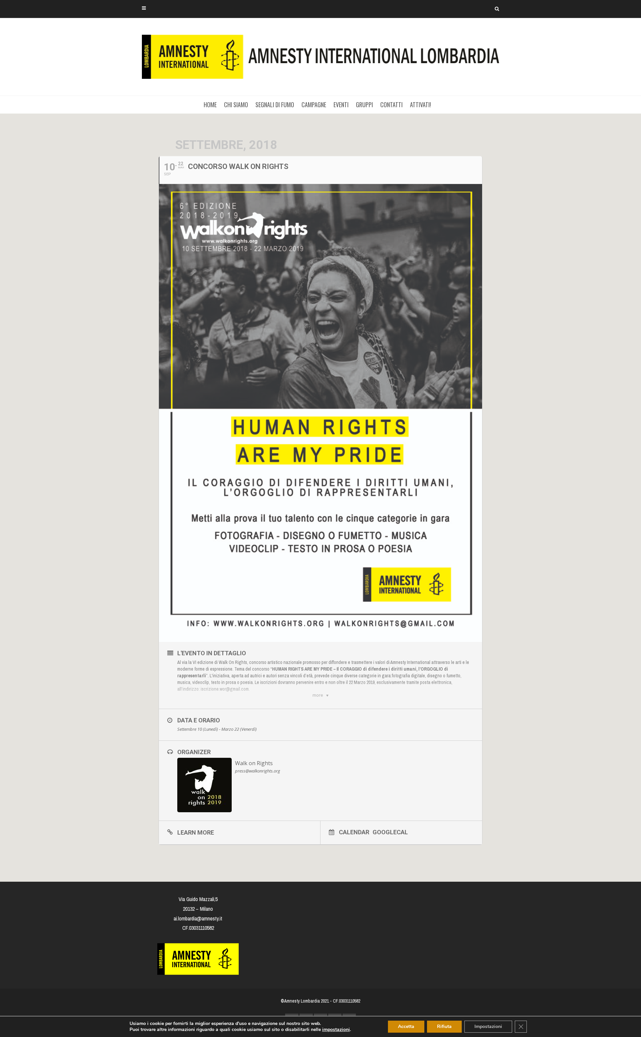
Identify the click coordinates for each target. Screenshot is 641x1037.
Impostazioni (488, 1026)
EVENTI (341, 104)
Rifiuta (444, 1026)
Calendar (354, 832)
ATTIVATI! (420, 104)
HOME (210, 104)
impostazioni (336, 1030)
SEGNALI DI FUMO (274, 104)
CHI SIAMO (236, 104)
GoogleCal (390, 832)
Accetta (406, 1026)
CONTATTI (391, 104)
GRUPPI (364, 104)
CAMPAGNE (313, 104)
